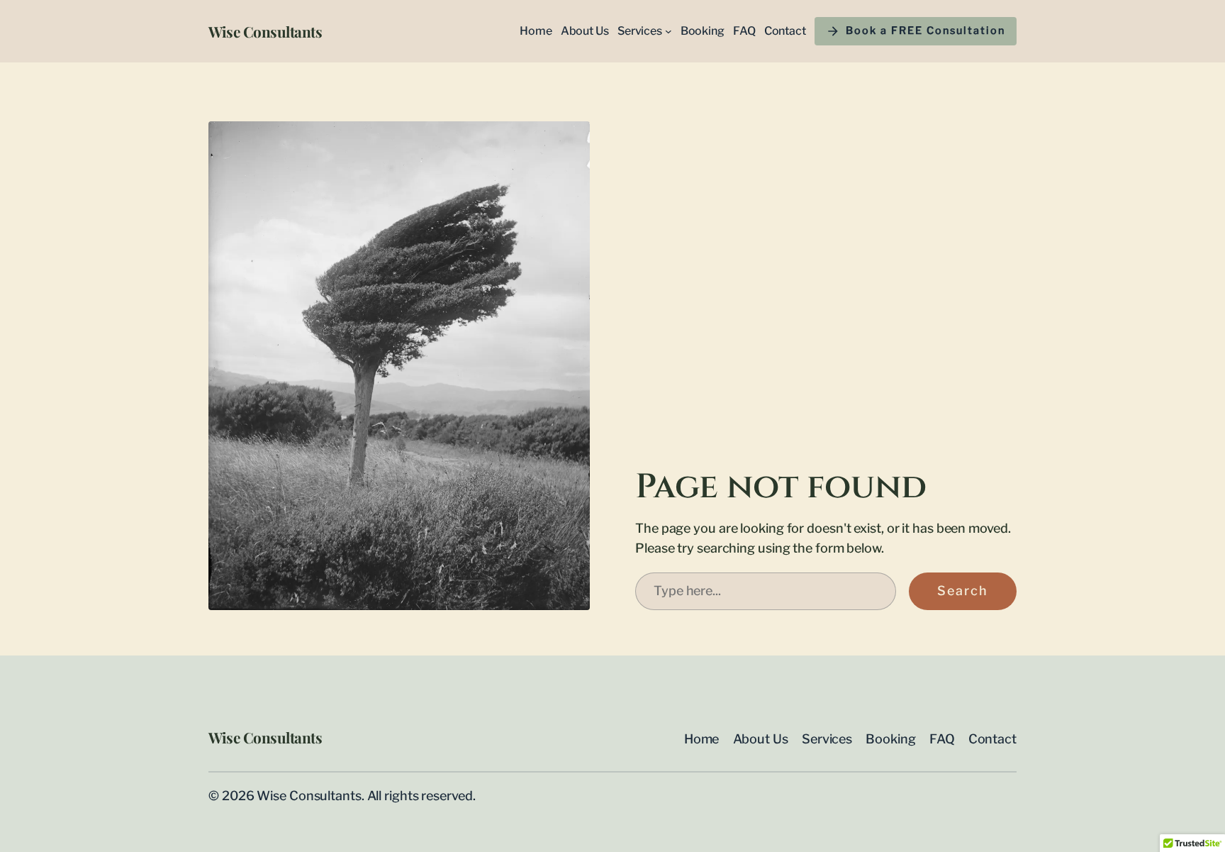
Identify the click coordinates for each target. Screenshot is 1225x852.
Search (962, 590)
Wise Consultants (265, 31)
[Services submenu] (668, 31)
